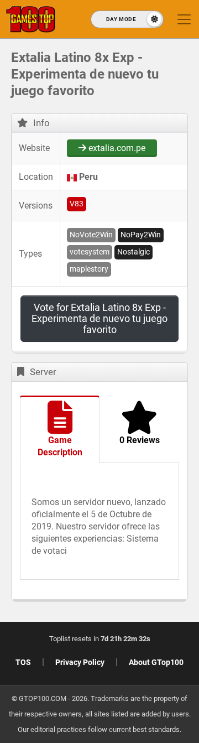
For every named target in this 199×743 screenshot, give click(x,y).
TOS (23, 662)
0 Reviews (139, 440)
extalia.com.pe (115, 148)
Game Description (60, 446)
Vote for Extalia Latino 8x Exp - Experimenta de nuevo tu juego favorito (99, 318)
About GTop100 (156, 662)
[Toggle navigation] (184, 19)
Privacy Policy (79, 662)
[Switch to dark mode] (127, 19)
